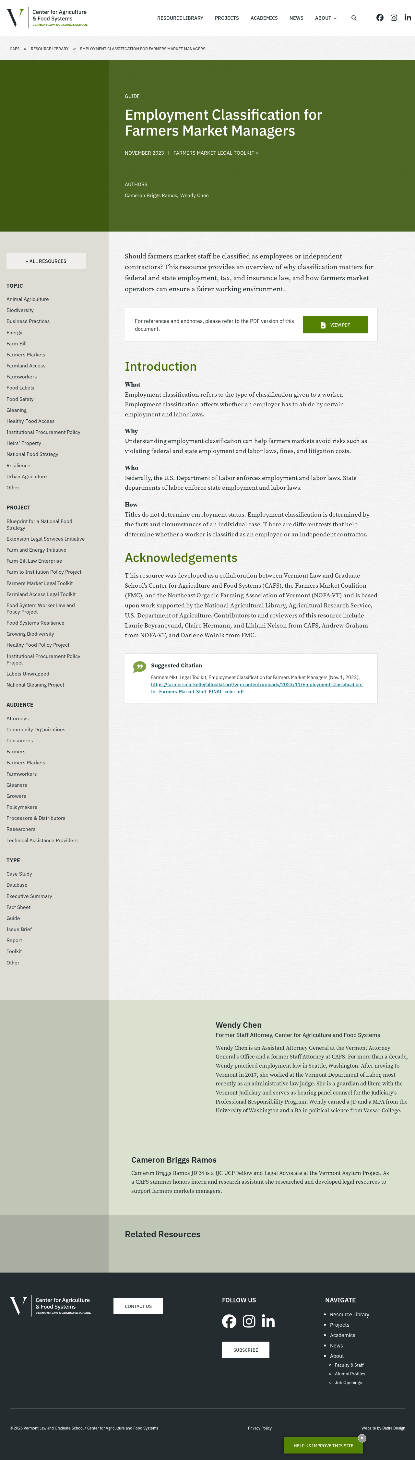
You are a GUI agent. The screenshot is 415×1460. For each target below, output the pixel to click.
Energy (14, 332)
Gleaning (16, 409)
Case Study (19, 873)
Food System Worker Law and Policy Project (40, 608)
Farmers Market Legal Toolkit (39, 582)
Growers (16, 795)
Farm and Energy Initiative (36, 549)
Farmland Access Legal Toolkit (41, 593)
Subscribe (245, 1349)
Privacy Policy (260, 1427)
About (337, 1355)
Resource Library (50, 48)
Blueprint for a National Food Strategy (39, 524)
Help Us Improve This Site (323, 1445)
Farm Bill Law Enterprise (34, 560)
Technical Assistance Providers (42, 840)
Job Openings (348, 1382)
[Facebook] (229, 1320)
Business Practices (28, 320)
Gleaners (16, 784)
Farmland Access (26, 365)
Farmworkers (21, 376)
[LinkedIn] (268, 1320)
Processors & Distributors (35, 817)
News (336, 1345)
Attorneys (17, 718)
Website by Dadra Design (383, 1427)
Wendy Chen (194, 194)
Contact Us (138, 1306)
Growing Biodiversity (30, 633)
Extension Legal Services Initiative (45, 538)
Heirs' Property (23, 442)
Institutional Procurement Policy (43, 431)
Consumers (19, 740)
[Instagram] (249, 1320)
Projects (340, 1324)
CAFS (14, 48)
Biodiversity (20, 309)
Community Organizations (35, 729)
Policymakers (21, 806)
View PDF (340, 325)
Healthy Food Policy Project (37, 644)
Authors (136, 183)
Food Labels (20, 387)
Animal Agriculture (27, 298)
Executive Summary (29, 895)
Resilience (18, 465)
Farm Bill (16, 343)
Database (17, 884)
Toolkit (14, 950)
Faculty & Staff (349, 1364)
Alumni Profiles (350, 1373)
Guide (13, 917)
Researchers (21, 828)
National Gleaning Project (35, 684)
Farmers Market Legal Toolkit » (215, 152)
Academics (342, 1334)
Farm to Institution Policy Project (43, 571)
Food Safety (20, 398)
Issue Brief (19, 928)
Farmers (16, 751)
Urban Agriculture (26, 476)
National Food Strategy (32, 453)
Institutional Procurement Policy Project (43, 659)
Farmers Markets (25, 354)
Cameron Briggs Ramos (151, 194)
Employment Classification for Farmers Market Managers (142, 48)
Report (14, 939)
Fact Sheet (18, 906)
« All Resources (46, 260)
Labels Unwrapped (27, 673)
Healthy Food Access (30, 420)
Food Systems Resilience (35, 622)
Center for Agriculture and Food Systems (47, 18)
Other (12, 487)
